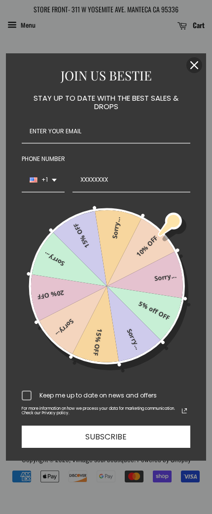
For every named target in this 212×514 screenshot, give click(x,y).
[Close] (194, 65)
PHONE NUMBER (43, 159)
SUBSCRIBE (106, 436)
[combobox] (43, 180)
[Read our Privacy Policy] (184, 411)
